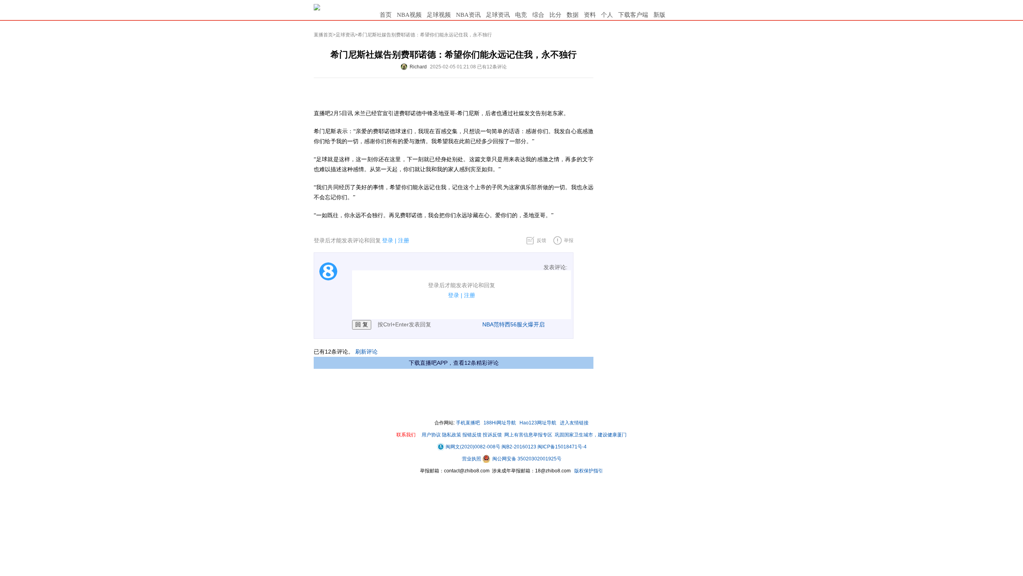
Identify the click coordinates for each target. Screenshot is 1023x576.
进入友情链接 (574, 423)
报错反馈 (472, 435)
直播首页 (323, 35)
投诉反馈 (492, 435)
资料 (590, 15)
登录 (387, 240)
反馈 (541, 240)
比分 (555, 15)
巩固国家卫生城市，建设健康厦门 (591, 435)
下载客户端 (633, 15)
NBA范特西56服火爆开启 (513, 324)
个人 (607, 15)
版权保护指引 (588, 471)
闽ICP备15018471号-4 (562, 447)
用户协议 (431, 435)
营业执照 (472, 459)
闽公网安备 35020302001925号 (526, 459)
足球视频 (439, 15)
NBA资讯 (468, 15)
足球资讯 (498, 15)
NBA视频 (409, 15)
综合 (538, 15)
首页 (386, 15)
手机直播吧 (468, 423)
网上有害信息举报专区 (528, 435)
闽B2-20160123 (519, 447)
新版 (659, 15)
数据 (573, 15)
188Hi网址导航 (500, 423)
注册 (403, 240)
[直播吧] (317, 7)
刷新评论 (366, 351)
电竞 (521, 15)
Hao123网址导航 (537, 423)
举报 (568, 240)
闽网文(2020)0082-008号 (473, 447)
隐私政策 (451, 435)
